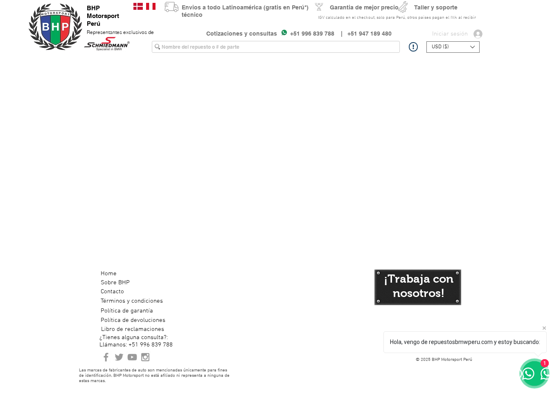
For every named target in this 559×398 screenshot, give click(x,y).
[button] (453, 47)
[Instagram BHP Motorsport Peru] (145, 357)
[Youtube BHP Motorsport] (132, 357)
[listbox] (453, 47)
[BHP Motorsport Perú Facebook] (106, 357)
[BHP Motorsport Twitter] (119, 357)
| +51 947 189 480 (363, 33)
